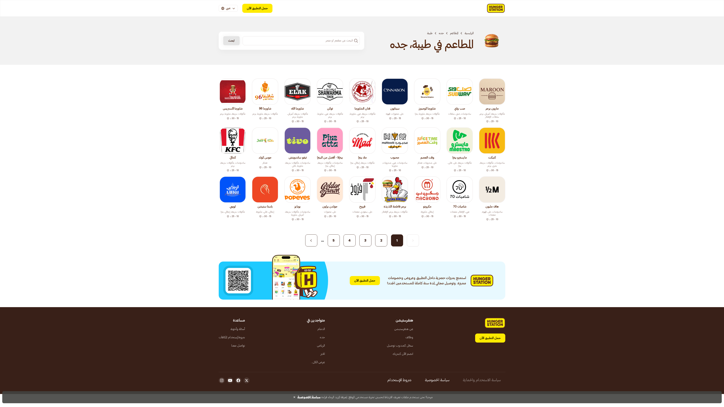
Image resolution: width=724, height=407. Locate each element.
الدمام (321, 328)
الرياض (321, 345)
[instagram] (222, 380)
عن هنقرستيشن (403, 328)
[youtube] (230, 380)
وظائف (409, 337)
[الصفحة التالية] (311, 240)
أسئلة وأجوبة (238, 328)
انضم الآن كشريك (403, 353)
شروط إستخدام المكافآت (232, 337)
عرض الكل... (318, 362)
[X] (247, 380)
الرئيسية (469, 33)
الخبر (323, 353)
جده (441, 33)
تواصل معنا (238, 345)
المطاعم (454, 33)
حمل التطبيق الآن (257, 8)
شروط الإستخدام (399, 380)
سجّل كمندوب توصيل (400, 345)
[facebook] (238, 380)
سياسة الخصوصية (437, 380)
